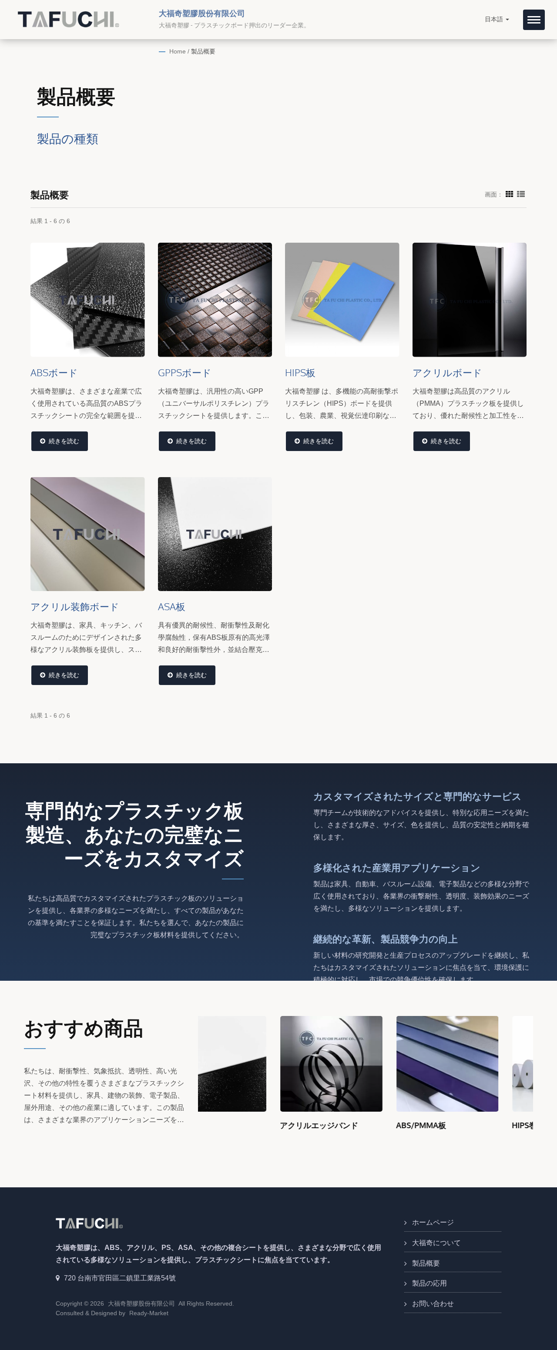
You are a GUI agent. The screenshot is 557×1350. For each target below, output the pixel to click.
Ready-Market (148, 1313)
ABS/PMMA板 (339, 1125)
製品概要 (203, 51)
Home (177, 51)
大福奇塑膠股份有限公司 (141, 1303)
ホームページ (433, 1222)
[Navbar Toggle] (534, 20)
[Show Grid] (509, 194)
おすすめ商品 (83, 1027)
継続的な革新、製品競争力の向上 (385, 938)
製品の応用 (429, 1283)
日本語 (495, 19)
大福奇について (436, 1242)
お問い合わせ (433, 1303)
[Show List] (521, 194)
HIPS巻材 (446, 1125)
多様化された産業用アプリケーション (396, 867)
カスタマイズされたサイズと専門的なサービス (417, 796)
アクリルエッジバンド (237, 1125)
